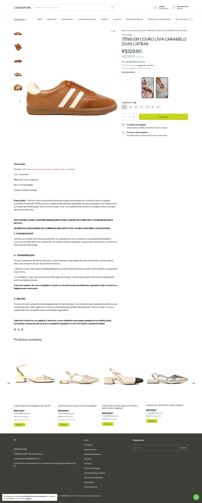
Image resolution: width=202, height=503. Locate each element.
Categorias (19, 19)
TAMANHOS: (129, 102)
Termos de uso (90, 487)
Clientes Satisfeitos (87, 19)
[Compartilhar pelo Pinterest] (22, 329)
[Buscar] (112, 7)
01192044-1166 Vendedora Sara (28, 454)
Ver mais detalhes (128, 72)
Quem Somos (67, 19)
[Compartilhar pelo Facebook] (15, 329)
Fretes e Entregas (134, 19)
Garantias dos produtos (159, 19)
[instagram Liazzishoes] (15, 440)
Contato (105, 19)
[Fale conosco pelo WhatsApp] (196, 497)
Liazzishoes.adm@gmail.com (27, 458)
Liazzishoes (22, 7)
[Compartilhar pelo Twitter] (19, 329)
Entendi (28, 498)
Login (161, 6)
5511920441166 (20, 449)
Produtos (51, 19)
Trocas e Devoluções (185, 19)
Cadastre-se (163, 8)
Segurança (89, 482)
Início (39, 19)
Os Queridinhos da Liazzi (136, 30)
